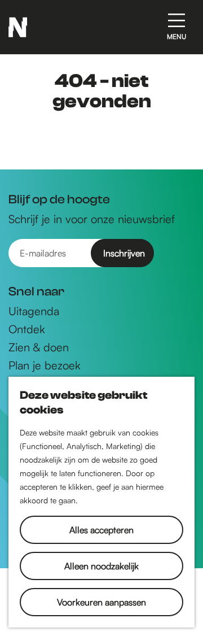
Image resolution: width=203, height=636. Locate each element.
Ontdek (26, 329)
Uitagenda (33, 311)
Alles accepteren (101, 529)
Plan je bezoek (44, 365)
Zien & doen (38, 347)
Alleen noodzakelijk (101, 566)
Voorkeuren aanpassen (101, 602)
